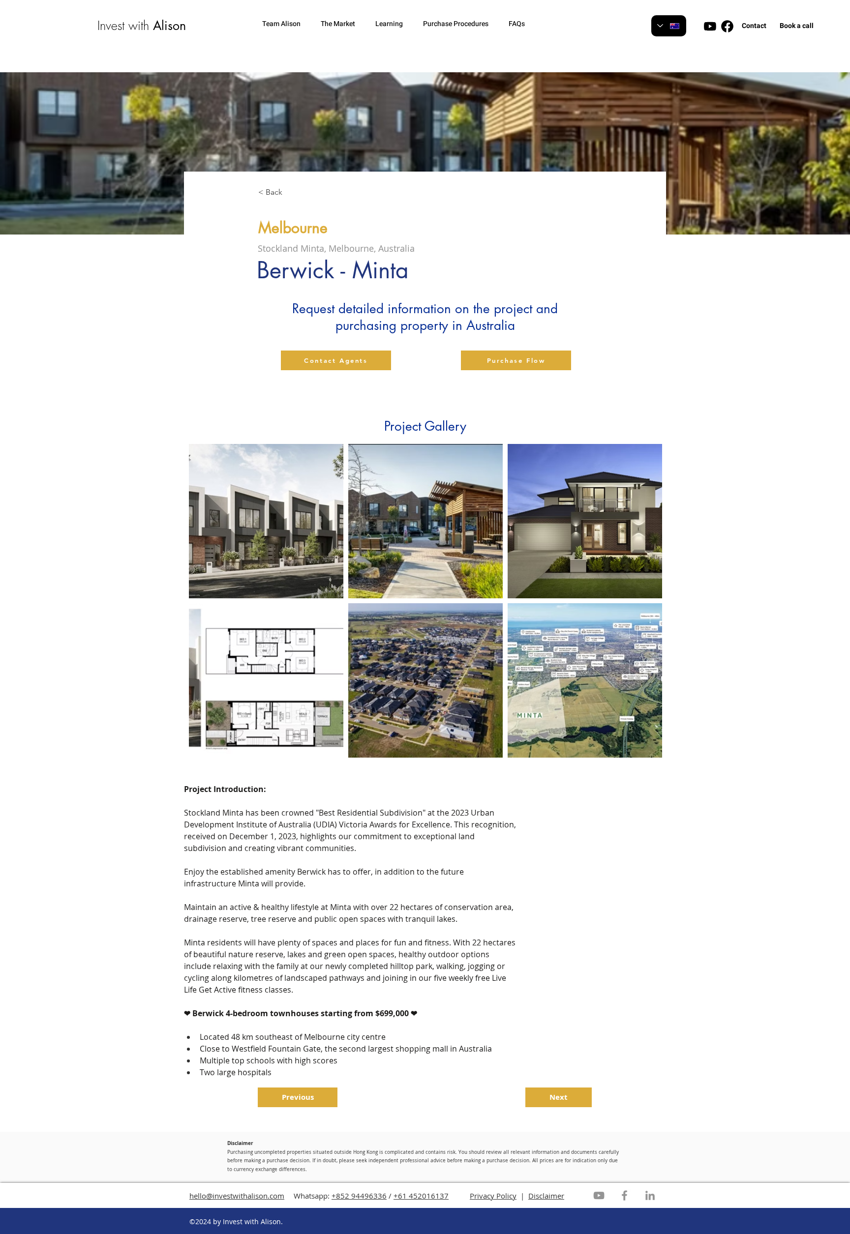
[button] (286, 23)
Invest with (125, 25)
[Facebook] (624, 1195)
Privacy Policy (493, 1196)
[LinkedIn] (650, 1195)
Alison (169, 25)
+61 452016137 (421, 1196)
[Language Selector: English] (668, 25)
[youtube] (710, 26)
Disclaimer (546, 1196)
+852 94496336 (359, 1196)
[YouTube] (599, 1195)
